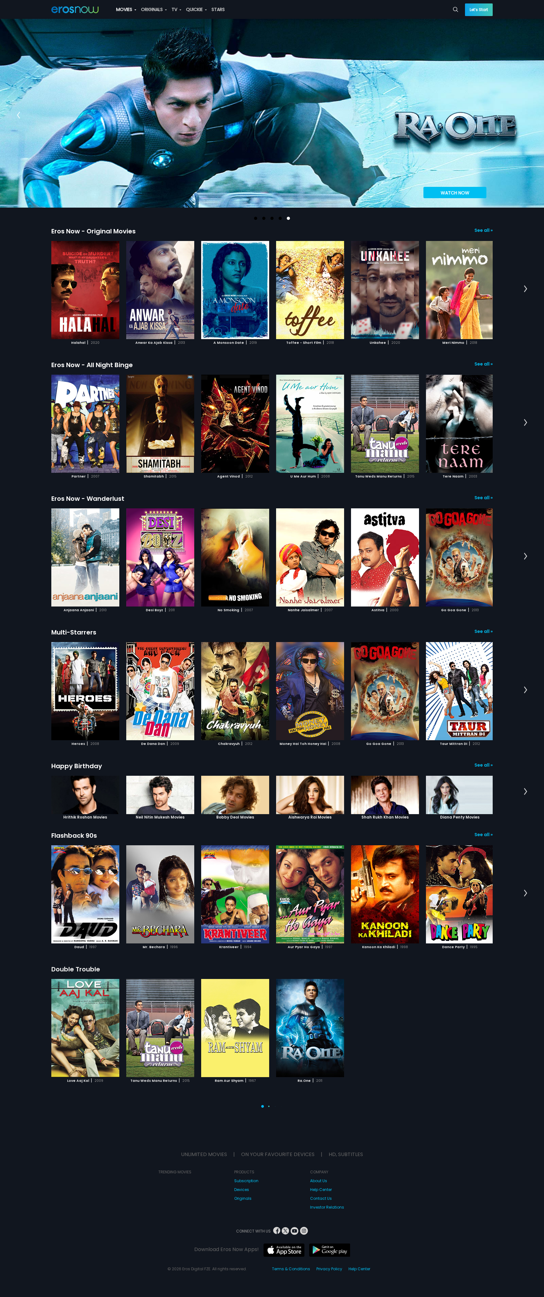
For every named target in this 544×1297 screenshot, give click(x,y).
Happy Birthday (76, 766)
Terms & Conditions (291, 1269)
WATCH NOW (455, 193)
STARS (218, 9)
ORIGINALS (152, 9)
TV (175, 9)
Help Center (321, 1189)
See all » (483, 230)
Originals (243, 1198)
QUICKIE (195, 9)
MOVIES (124, 9)
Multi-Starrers (73, 632)
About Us (318, 1180)
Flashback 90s (74, 835)
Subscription (246, 1180)
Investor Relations (327, 1207)
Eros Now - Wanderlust (87, 498)
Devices (241, 1189)
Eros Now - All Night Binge (92, 365)
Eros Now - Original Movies (93, 231)
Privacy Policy (329, 1269)
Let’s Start (479, 9)
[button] (255, 218)
